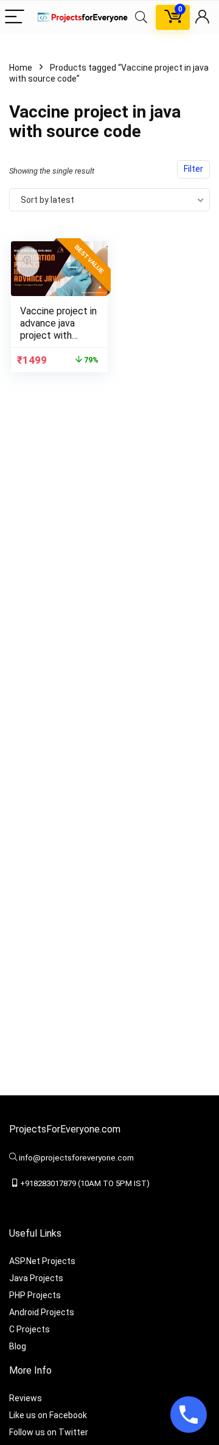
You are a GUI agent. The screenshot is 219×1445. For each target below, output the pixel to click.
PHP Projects (35, 1295)
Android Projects (41, 1312)
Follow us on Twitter (48, 1432)
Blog (17, 1346)
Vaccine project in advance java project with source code (58, 329)
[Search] (141, 17)
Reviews (25, 1398)
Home (20, 67)
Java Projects (36, 1278)
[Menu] (14, 17)
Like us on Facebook (48, 1415)
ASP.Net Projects (42, 1261)
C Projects (29, 1329)
